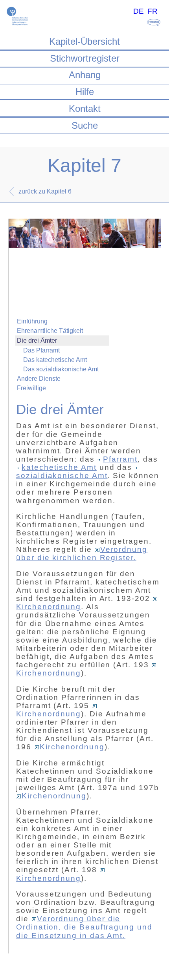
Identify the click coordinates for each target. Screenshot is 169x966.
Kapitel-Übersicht (84, 41)
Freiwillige (31, 388)
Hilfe (84, 91)
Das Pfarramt (41, 350)
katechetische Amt (59, 467)
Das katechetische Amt (55, 359)
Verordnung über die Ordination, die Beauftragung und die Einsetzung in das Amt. (84, 927)
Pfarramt (120, 459)
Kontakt (85, 108)
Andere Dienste (39, 378)
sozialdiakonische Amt (61, 475)
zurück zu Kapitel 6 (45, 191)
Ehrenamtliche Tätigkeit (50, 330)
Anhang (85, 74)
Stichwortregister (84, 58)
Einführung (32, 321)
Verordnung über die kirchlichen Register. (81, 553)
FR (152, 11)
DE (138, 11)
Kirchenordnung (48, 714)
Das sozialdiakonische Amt (61, 369)
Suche (85, 125)
